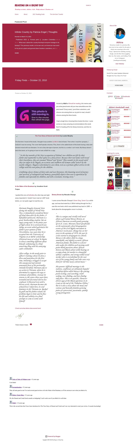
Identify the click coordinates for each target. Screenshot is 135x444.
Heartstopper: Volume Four (115, 117)
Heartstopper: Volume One (115, 131)
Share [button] (17, 53)
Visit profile (120, 64)
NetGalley (31, 195)
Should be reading (75, 103)
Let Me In (55, 142)
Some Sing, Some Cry (81, 200)
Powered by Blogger (53, 436)
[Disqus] (56, 352)
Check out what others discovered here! (28, 308)
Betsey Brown (57, 194)
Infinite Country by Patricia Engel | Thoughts (36, 32)
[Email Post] (31, 325)
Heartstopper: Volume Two (115, 138)
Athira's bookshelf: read (119, 107)
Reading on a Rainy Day (29, 5)
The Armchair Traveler (56, 14)
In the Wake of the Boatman (24, 186)
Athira (119, 42)
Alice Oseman (115, 112)
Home (16, 14)
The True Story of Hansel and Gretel (47, 136)
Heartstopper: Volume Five (115, 110)
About (25, 14)
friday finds (23, 325)
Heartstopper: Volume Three (115, 124)
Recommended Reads (123, 190)
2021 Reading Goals (39, 14)
